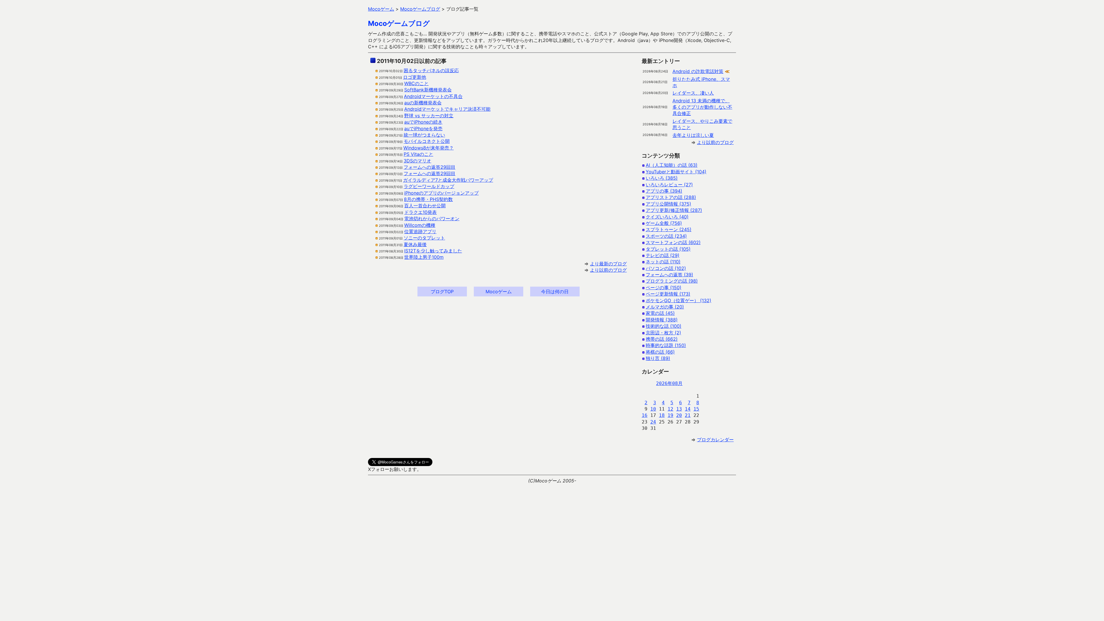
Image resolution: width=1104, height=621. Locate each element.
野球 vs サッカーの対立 (428, 115)
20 (679, 415)
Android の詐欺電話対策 (697, 71)
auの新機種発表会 (423, 103)
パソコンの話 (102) (666, 268)
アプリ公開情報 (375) (668, 204)
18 (662, 415)
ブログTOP (442, 291)
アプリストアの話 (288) (671, 197)
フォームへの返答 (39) (669, 274)
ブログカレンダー (715, 439)
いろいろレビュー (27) (669, 184)
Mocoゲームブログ (399, 23)
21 (688, 415)
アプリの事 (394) (664, 191)
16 (644, 415)
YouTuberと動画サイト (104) (676, 172)
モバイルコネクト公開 (427, 141)
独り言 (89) (658, 358)
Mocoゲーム (499, 291)
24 (653, 422)
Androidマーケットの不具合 (433, 96)
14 (688, 409)
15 (696, 409)
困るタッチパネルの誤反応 (431, 70)
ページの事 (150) (663, 287)
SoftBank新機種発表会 (428, 90)
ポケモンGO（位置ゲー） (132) (678, 300)
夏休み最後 (415, 244)
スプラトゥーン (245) (668, 229)
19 (670, 415)
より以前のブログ (608, 270)
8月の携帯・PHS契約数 (428, 199)
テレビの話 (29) (662, 255)
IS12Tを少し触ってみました (433, 251)
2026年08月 (669, 383)
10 (653, 409)
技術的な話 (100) (663, 326)
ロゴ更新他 (414, 77)
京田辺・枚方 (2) (663, 333)
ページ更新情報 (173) (668, 294)
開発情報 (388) (662, 320)
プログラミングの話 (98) (672, 281)
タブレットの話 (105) (668, 249)
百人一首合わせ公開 (425, 205)
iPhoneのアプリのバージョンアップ (441, 193)
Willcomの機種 (419, 225)
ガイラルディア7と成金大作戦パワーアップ (448, 180)
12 (670, 409)
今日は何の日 (555, 291)
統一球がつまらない (424, 135)
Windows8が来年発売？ (428, 148)
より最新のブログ (608, 264)
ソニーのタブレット (424, 238)
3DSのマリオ (417, 161)
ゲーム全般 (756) (664, 223)
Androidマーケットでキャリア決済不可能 (447, 109)
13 (679, 409)
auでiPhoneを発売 (423, 128)
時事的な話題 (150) (666, 345)
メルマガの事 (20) (665, 307)
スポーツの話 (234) (666, 236)
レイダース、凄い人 (693, 93)
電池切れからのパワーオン (431, 218)
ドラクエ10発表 (420, 212)
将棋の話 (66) (660, 352)
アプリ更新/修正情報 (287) (674, 210)
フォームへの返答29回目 (429, 167)
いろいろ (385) (662, 178)
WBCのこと (416, 83)
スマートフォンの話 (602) (673, 242)
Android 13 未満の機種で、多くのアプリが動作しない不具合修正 (702, 107)
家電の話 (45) (660, 313)
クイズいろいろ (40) (667, 217)
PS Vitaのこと (418, 154)
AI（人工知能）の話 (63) (671, 165)
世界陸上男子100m (424, 257)
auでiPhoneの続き (423, 122)
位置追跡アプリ (420, 231)
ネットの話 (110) (663, 261)
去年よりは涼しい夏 (693, 135)
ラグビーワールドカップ (429, 186)
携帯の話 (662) (662, 339)
